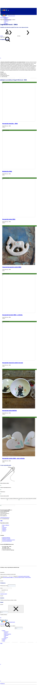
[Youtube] (1, 520)
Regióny (3, 16)
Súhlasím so (21, 576)
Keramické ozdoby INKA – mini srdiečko (13, 458)
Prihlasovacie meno (4, 585)
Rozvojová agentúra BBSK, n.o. (8, 577)
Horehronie (4, 527)
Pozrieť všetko (3, 616)
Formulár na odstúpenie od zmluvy (8, 539)
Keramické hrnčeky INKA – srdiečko (12, 315)
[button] (0, 60)
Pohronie (6, 18)
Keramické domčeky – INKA (10, 123)
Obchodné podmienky (6, 537)
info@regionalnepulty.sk (4, 517)
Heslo (1, 588)
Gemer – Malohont (5, 525)
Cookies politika (28, 577)
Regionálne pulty (3, 12)
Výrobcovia (4, 638)
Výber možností (5, 128)
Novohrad (4, 528)
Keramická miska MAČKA (9, 410)
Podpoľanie (6, 20)
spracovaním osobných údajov (23, 576)
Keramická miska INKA (8, 219)
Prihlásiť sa (2, 683)
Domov (1, 35)
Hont (3, 526)
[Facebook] (0, 520)
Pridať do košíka (5, 319)
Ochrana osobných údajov (19, 577)
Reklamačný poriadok (6, 538)
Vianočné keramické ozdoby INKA (11, 267)
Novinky (3, 639)
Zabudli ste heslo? (3, 593)
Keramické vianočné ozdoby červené (12, 362)
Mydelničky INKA (7, 171)
